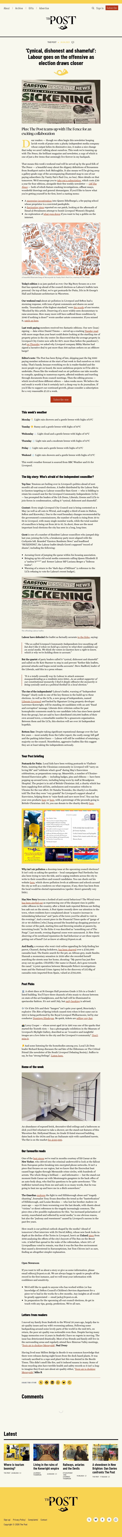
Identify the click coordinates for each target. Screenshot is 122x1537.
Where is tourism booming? (14, 1466)
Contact (44, 1519)
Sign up (7, 1519)
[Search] (93, 8)
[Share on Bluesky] (63, 1382)
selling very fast (84, 1018)
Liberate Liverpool (31, 701)
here (44, 799)
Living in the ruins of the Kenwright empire (46, 1466)
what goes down (51, 214)
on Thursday (33, 344)
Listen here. (57, 1055)
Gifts (31, 8)
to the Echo (84, 637)
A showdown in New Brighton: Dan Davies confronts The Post (104, 1468)
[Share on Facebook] (46, 1382)
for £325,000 (55, 1139)
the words (79, 307)
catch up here (31, 320)
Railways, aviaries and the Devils (73, 1466)
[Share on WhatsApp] (58, 1382)
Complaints (33, 1519)
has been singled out (32, 902)
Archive (19, 8)
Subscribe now (61, 399)
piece (91, 1235)
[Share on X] (40, 1382)
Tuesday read (91, 331)
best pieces (38, 1158)
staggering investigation (39, 200)
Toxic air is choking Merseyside (38, 1345)
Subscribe (112, 7)
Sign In (100, 8)
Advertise (44, 8)
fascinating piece (35, 207)
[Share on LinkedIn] (52, 1382)
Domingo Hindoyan (43, 1018)
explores (41, 1195)
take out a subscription (69, 180)
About (7, 8)
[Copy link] (69, 1382)
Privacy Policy (19, 1519)
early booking (73, 1001)
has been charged (67, 949)
